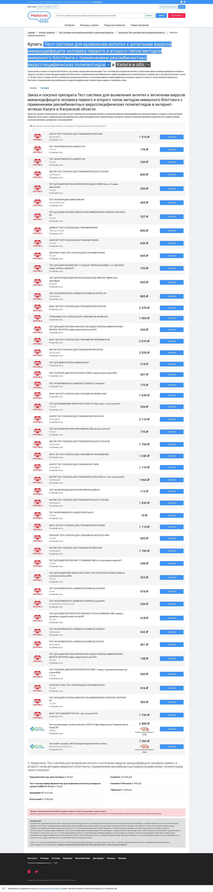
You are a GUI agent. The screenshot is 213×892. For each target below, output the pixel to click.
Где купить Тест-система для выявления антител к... (142, 32)
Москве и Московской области (94, 845)
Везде (148, 15)
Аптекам (56, 858)
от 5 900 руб (41, 799)
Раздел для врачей (139, 25)
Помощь (111, 858)
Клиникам (67, 858)
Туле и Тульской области (117, 845)
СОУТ (56, 863)
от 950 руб (125, 783)
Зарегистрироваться (168, 7)
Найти (161, 15)
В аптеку (172, 137)
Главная (31, 32)
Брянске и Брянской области (70, 845)
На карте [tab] (45, 88)
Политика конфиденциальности (40, 863)
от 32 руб (41, 793)
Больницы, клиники (89, 25)
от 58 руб (51, 777)
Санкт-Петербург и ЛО (47, 7)
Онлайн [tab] (33, 88)
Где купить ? (177, 15)
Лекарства (69, 25)
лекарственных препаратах (51, 889)
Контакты (32, 858)
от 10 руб (65, 785)
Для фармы (98, 858)
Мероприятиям (82, 858)
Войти (181, 7)
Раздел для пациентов (114, 25)
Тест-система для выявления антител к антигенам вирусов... (86, 32)
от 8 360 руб (121, 777)
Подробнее (97, 2)
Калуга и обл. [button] (131, 64)
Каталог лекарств (47, 32)
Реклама (44, 858)
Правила (122, 858)
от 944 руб (121, 790)
